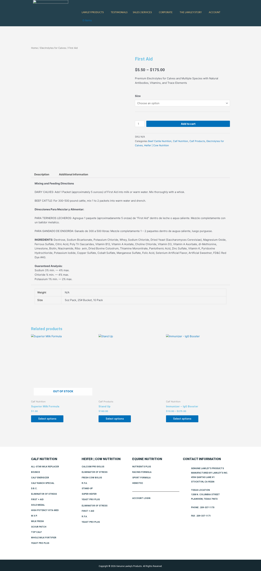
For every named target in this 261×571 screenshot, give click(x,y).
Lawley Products (93, 12)
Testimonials (119, 12)
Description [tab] (41, 174)
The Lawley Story (191, 12)
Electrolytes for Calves (53, 48)
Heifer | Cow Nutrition (156, 145)
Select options (47, 418)
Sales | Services (142, 12)
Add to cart (188, 123)
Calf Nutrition (180, 141)
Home (34, 48)
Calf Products (197, 141)
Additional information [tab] (73, 174)
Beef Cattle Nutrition (160, 141)
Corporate (166, 12)
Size (138, 96)
